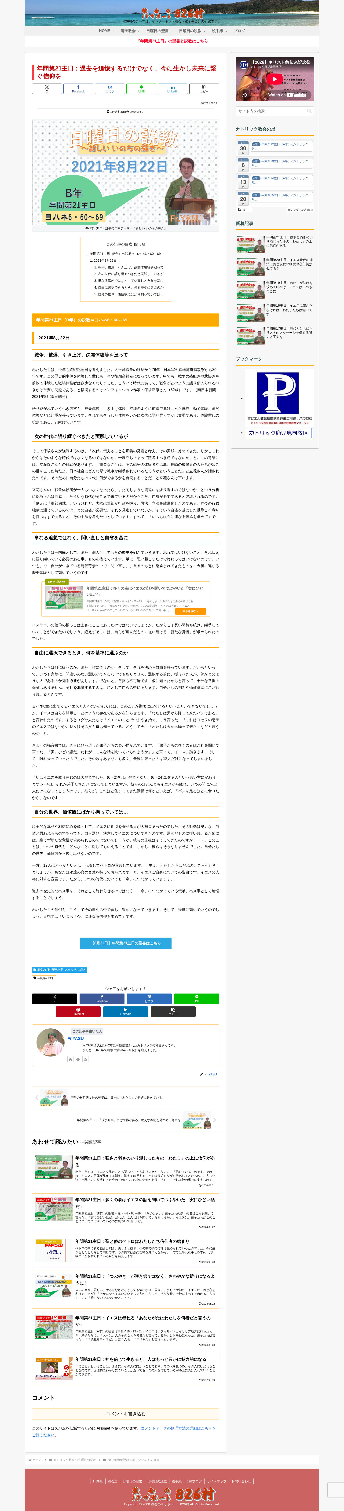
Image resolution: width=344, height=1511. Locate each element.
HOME (98, 1481)
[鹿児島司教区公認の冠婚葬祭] (279, 398)
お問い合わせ (241, 1481)
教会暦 (113, 1481)
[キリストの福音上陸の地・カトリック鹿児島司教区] (279, 433)
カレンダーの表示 (299, 210)
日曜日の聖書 (132, 1481)
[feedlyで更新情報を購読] (78, 1059)
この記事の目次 (119, 244)
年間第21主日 (46, 978)
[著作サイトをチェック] (70, 1059)
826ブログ (194, 1481)
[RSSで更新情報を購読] (85, 1059)
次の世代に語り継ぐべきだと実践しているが (131, 274)
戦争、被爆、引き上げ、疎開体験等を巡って (131, 267)
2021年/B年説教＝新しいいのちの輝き (61, 969)
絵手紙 (177, 1481)
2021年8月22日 (105, 260)
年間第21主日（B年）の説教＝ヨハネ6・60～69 (125, 254)
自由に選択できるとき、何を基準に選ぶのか (131, 287)
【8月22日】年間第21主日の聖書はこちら (126, 943)
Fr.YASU (75, 1038)
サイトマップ (217, 1481)
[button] (204, 89)
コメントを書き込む (126, 1413)
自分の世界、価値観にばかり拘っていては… (131, 294)
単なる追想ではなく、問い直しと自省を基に (131, 280)
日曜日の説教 (157, 1481)
